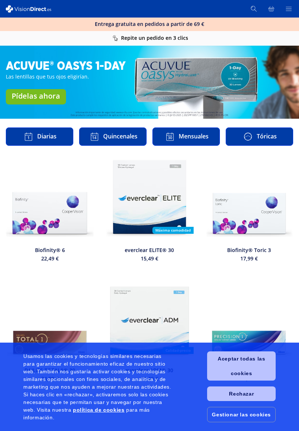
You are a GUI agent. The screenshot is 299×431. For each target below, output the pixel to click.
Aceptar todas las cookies (241, 366)
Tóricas (267, 136)
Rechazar (241, 394)
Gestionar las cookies (241, 414)
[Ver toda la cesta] (271, 8)
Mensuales (194, 136)
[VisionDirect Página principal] (32, 9)
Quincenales (120, 136)
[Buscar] (253, 8)
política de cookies (98, 410)
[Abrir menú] (288, 8)
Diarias (47, 136)
